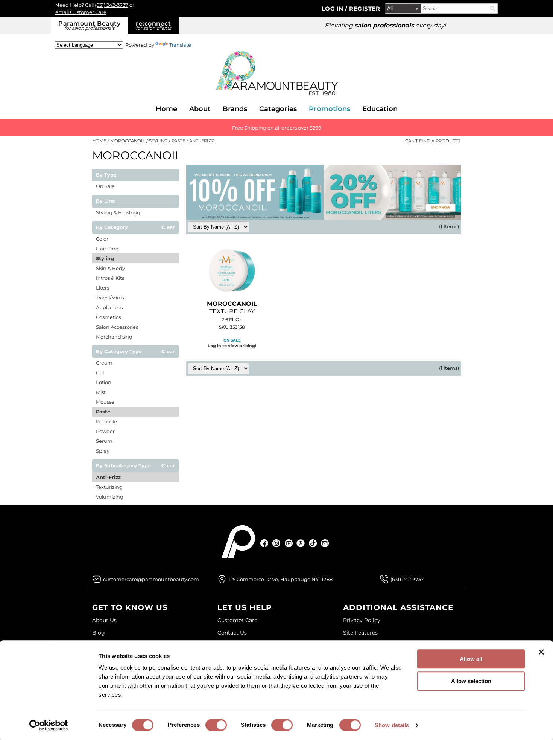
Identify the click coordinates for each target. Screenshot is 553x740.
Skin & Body (110, 268)
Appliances (109, 307)
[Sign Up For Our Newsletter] (325, 543)
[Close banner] (541, 652)
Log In (333, 8)
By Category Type (119, 351)
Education (380, 109)
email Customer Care (80, 12)
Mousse (105, 402)
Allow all (471, 659)
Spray (102, 451)
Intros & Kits (110, 278)
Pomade (106, 421)
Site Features (360, 632)
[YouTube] (288, 543)
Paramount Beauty (89, 25)
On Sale (105, 186)
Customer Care (237, 620)
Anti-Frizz (108, 477)
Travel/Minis (110, 297)
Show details (392, 725)
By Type (106, 175)
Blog (98, 632)
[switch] (216, 725)
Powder (105, 431)
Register (364, 8)
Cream (104, 363)
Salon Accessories (117, 327)
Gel (100, 372)
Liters (102, 288)
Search (492, 8)
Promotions (329, 109)
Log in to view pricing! (232, 345)
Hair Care (107, 249)
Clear (168, 227)
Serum (104, 441)
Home (166, 109)
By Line (105, 201)
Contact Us (232, 632)
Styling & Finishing (118, 212)
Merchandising (114, 337)
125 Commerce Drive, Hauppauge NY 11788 (280, 579)
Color (102, 239)
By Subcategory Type (123, 465)
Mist (101, 392)
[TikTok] (313, 543)
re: (153, 25)
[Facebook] (264, 543)
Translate (180, 45)
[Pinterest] (300, 543)
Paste (103, 412)
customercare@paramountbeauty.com (151, 579)
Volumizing (109, 497)
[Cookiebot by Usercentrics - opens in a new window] (49, 725)
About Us (104, 620)
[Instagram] (276, 543)
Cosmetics (108, 317)
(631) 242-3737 (111, 5)
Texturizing (109, 487)
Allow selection (471, 681)
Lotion (103, 382)
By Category (112, 227)
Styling (105, 258)
